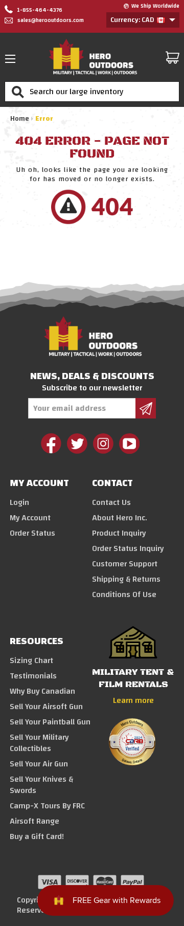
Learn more (133, 700)
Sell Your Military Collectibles (39, 743)
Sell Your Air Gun (39, 763)
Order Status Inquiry (128, 548)
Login (19, 502)
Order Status (32, 533)
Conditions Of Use (124, 594)
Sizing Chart (31, 660)
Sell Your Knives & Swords (41, 784)
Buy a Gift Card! (37, 836)
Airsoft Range (34, 821)
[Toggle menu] (12, 59)
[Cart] (172, 57)
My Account (30, 517)
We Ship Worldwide (155, 6)
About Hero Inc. (119, 517)
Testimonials (33, 676)
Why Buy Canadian (42, 691)
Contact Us (111, 502)
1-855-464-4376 (38, 10)
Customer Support (124, 563)
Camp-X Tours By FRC (47, 805)
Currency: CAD (133, 20)
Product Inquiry (119, 533)
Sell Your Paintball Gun (50, 722)
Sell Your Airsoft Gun (46, 706)
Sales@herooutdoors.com (50, 20)
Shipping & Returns (126, 579)
